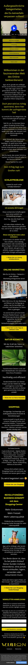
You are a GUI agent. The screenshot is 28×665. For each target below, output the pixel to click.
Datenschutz (18, 649)
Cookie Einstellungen (17, 660)
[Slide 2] (13, 363)
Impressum (9, 649)
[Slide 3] (14, 363)
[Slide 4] (15, 363)
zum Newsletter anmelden (14, 629)
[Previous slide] (4, 197)
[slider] (5, 30)
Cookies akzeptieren (21, 662)
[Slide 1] (12, 363)
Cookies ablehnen (10, 662)
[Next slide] (23, 197)
